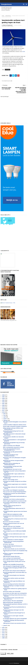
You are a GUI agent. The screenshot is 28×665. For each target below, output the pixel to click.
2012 (3, 632)
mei (4, 415)
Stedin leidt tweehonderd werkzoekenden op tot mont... (14, 497)
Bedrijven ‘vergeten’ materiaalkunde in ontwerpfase (13, 554)
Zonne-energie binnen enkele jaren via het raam (14, 562)
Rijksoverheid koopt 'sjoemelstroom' (12, 602)
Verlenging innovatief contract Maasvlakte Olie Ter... (14, 471)
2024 (3, 398)
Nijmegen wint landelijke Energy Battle (13, 564)
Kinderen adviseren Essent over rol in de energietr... (13, 524)
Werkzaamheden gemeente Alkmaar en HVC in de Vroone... (15, 604)
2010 (3, 636)
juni (4, 413)
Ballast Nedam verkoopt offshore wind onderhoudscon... (13, 428)
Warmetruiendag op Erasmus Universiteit (14, 584)
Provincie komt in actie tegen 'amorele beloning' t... (13, 616)
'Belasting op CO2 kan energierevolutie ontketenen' (13, 461)
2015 (3, 627)
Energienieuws (6, 4)
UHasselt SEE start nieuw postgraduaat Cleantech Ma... (13, 542)
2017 (3, 410)
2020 (3, 405)
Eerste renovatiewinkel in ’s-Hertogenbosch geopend (14, 440)
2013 (3, 631)
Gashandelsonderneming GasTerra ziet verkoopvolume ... (13, 431)
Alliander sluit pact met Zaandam (12, 526)
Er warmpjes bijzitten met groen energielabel (15, 618)
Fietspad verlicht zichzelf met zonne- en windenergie (13, 477)
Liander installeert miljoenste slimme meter (14, 424)
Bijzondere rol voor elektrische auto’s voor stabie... (14, 534)
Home (3, 15)
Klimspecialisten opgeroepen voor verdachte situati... (14, 484)
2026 (3, 395)
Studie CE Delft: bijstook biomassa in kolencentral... (12, 546)
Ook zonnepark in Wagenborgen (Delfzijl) (14, 566)
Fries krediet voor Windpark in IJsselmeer (13, 490)
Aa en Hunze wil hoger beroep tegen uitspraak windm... (15, 537)
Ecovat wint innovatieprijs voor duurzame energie (14, 576)
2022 (3, 401)
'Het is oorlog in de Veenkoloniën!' (12, 558)
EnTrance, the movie (8, 544)
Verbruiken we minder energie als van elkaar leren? (14, 482)
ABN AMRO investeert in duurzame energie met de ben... (14, 434)
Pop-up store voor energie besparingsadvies (14, 491)
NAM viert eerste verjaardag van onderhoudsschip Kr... (11, 464)
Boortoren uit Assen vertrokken (11, 521)
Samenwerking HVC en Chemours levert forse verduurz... (15, 519)
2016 (3, 412)
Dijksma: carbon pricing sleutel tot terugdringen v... (12, 506)
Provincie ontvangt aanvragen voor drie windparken (13, 610)
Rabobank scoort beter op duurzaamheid (13, 499)
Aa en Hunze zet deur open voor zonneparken (15, 593)
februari (5, 420)
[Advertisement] (11, 238)
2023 (3, 400)
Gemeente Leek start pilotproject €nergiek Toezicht (14, 458)
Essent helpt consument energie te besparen (15, 426)
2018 (3, 408)
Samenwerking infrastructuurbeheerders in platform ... (14, 607)
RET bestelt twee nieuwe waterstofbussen (14, 570)
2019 (3, 407)
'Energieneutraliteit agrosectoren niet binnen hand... (15, 512)
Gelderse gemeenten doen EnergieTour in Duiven (14, 613)
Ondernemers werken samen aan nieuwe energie (13, 578)
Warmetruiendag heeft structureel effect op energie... (14, 573)
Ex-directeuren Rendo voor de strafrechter (14, 549)
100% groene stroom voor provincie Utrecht (14, 623)
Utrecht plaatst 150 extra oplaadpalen (13, 600)
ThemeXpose (16, 663)
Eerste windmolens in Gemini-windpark (13, 539)
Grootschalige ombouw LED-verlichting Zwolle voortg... (15, 487)
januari (5, 625)
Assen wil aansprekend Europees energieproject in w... (11, 449)
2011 (3, 634)
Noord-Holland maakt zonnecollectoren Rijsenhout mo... (13, 598)
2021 (3, 403)
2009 (3, 637)
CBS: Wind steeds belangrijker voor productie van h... (14, 422)
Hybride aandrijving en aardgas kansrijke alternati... (13, 586)
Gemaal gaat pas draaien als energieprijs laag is (15, 551)
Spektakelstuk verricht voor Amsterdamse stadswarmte (14, 494)
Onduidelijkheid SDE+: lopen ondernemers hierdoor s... (14, 474)
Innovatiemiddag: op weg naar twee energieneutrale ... (12, 467)
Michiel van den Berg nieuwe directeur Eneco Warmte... (14, 595)
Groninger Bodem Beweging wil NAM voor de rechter (14, 568)
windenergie (8, 15)
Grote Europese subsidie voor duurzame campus (13, 437)
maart (5, 418)
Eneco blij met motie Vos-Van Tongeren (13, 559)
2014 (3, 629)
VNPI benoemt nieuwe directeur (11, 556)
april (4, 417)
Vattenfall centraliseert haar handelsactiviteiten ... (10, 455)
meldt (23, 51)
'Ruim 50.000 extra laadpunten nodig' (12, 514)
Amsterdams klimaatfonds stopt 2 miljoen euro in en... (14, 503)
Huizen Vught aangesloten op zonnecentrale (14, 501)
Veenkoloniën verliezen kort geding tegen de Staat (15, 589)
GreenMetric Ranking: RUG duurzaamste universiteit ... (13, 621)
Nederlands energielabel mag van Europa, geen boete (14, 443)
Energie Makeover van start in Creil (12, 469)
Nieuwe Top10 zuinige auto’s (10, 479)
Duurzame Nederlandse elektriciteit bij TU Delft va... (14, 509)
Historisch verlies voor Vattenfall (11, 591)
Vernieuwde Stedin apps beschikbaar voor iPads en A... (14, 581)
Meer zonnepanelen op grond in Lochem (13, 447)
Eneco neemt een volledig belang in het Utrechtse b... (13, 528)
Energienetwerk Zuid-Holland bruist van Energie (13, 516)
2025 (3, 396)
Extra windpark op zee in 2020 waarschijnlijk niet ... (14, 531)
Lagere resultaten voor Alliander (11, 445)
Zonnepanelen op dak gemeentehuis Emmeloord (12, 452)
